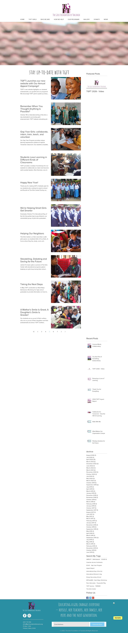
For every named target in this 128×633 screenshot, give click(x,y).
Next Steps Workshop (100, 580)
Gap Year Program (96, 565)
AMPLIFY (89, 559)
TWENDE (97, 586)
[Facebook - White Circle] (25, 615)
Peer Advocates (91, 583)
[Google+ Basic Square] (93, 598)
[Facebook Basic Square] (87, 598)
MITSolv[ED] (89, 580)
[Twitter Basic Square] (90, 598)
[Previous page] (37, 331)
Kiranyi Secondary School (93, 577)
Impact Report (90, 568)
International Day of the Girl (94, 571)
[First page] (33, 331)
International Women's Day (94, 574)
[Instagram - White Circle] (29, 615)
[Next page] (61, 331)
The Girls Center (91, 589)
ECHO (88, 565)
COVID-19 (104, 559)
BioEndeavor (96, 559)
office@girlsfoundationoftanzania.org (33, 624)
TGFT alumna (90, 586)
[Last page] (65, 331)
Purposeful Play (101, 583)
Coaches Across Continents (94, 562)
